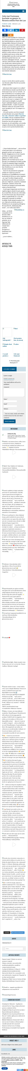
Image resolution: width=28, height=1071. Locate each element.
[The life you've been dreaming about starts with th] (14, 550)
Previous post (15, 361)
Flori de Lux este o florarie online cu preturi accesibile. (14, 116)
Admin (9, 23)
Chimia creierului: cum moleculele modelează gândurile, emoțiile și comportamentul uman (11, 965)
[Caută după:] (14, 948)
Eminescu (4, 1026)
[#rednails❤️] (14, 648)
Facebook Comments (9, 380)
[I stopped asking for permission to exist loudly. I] (14, 918)
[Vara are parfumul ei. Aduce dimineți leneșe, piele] (14, 526)
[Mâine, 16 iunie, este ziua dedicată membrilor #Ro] (14, 722)
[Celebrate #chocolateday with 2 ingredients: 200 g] (14, 575)
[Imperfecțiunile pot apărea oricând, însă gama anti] (14, 599)
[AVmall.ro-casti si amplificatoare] (14, 989)
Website (6, 409)
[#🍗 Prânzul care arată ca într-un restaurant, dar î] (14, 820)
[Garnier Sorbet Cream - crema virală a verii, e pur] (14, 697)
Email (5, 404)
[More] (10, 34)
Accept (4, 1068)
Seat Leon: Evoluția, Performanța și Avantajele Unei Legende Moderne (13, 1028)
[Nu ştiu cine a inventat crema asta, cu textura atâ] (14, 869)
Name (5, 399)
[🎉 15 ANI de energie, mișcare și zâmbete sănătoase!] (14, 893)
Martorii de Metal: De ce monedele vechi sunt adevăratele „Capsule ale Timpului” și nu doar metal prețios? (14, 975)
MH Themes (22, 1036)
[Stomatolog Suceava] (9, 995)
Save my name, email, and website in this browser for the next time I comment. (14, 415)
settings (3, 1065)
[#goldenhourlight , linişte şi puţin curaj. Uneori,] (14, 673)
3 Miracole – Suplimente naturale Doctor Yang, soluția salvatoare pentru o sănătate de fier (13, 1006)
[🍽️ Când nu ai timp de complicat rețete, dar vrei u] (14, 795)
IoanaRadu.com (5, 1054)
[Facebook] (5, 29)
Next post (13, 363)
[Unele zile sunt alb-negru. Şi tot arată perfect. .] (14, 844)
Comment (6, 387)
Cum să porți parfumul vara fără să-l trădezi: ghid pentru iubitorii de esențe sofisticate (13, 1016)
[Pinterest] (22, 29)
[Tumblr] (5, 34)
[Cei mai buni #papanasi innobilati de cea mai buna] (14, 624)
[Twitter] (10, 29)
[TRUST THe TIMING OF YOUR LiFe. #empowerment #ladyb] (14, 477)
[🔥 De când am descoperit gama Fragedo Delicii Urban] (14, 771)
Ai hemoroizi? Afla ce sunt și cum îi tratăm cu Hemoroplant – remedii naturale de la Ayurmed (13, 1022)
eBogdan (4, 1010)
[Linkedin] (16, 29)
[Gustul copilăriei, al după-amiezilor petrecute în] (14, 501)
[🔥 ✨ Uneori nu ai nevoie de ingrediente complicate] (14, 746)
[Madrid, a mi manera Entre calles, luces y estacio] (14, 452)
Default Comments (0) (9, 378)
